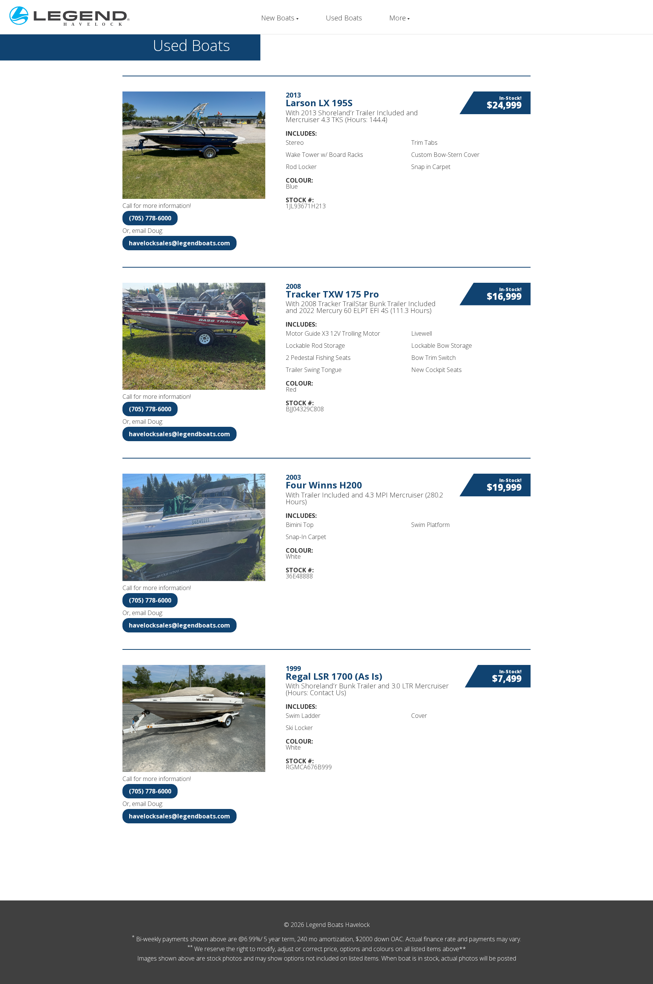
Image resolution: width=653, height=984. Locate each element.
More (397, 17)
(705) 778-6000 (150, 218)
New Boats (277, 17)
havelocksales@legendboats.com (179, 243)
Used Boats (344, 17)
